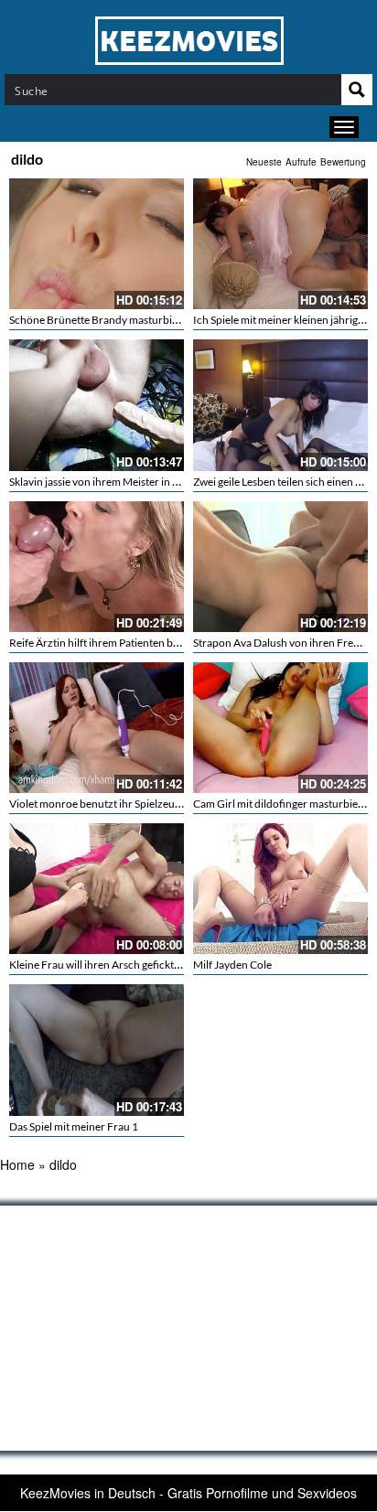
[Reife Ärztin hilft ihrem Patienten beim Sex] (96, 566)
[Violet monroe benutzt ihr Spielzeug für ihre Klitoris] (96, 727)
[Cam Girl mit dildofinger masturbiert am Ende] (280, 727)
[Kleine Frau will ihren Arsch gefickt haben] (96, 888)
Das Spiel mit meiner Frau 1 (73, 1126)
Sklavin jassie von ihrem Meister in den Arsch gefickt (131, 481)
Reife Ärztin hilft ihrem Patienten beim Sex (109, 642)
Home (17, 1164)
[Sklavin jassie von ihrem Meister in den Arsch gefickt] (96, 404)
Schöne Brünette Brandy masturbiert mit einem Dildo (136, 320)
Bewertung (343, 161)
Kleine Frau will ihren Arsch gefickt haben (107, 964)
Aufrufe (301, 161)
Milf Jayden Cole (232, 964)
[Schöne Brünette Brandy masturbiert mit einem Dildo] (96, 243)
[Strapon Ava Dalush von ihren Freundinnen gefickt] (280, 566)
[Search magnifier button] (356, 89)
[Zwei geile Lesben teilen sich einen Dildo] (280, 404)
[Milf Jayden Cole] (280, 888)
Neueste (264, 161)
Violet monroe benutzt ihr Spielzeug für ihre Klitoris (131, 803)
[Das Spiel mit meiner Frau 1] (96, 1049)
